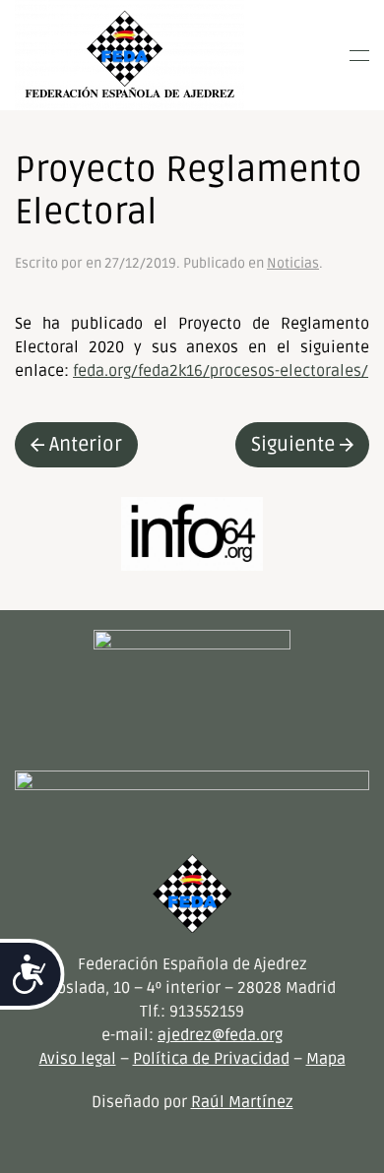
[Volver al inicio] (129, 55)
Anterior (85, 445)
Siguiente (293, 445)
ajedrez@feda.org (220, 1035)
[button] (359, 55)
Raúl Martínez (242, 1102)
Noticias (293, 263)
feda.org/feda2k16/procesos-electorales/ (220, 371)
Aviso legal (77, 1059)
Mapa (326, 1059)
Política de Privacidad (211, 1059)
